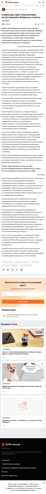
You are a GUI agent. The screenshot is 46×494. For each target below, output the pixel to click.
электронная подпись (22, 262)
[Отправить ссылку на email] (21, 270)
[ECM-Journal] (11, 444)
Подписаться (23, 301)
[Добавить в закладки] (3, 270)
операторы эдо (8, 262)
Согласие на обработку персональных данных (19, 468)
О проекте (5, 460)
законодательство (26, 265)
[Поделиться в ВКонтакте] (12, 270)
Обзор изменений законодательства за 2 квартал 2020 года (22, 387)
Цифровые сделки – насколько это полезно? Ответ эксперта (22, 421)
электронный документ (10, 265)
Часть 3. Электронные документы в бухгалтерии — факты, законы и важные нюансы (22, 353)
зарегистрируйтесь (13, 316)
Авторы (4, 472)
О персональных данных (11, 464)
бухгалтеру (35, 262)
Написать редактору (9, 475)
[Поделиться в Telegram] (17, 270)
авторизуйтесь (29, 315)
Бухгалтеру (6, 20)
